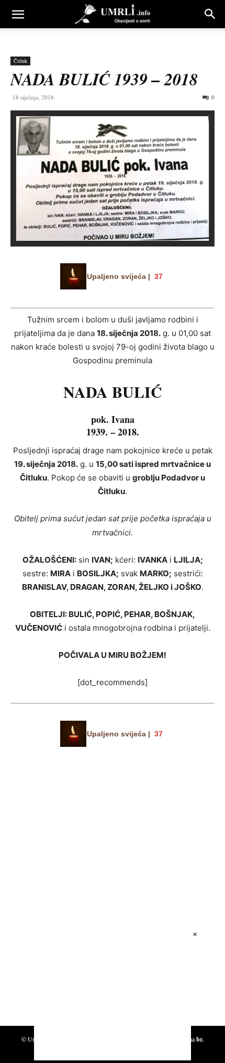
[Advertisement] (88, 913)
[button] (18, 14)
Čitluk (20, 60)
